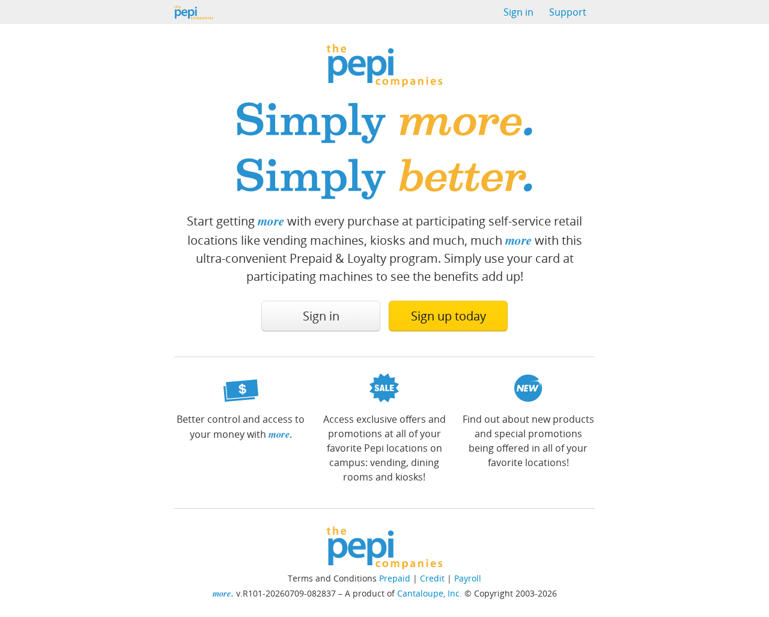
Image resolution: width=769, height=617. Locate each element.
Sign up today (448, 316)
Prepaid (394, 578)
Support (567, 12)
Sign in (518, 12)
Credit (432, 578)
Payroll (467, 578)
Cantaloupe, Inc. (429, 593)
